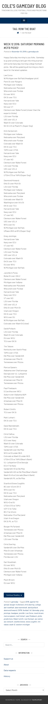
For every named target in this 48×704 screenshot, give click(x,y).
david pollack (33, 607)
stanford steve (19, 622)
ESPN (20, 610)
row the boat (29, 619)
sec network (8, 622)
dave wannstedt (21, 607)
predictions (8, 619)
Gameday (35, 610)
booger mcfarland (16, 605)
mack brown (38, 613)
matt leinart (20, 616)
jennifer (22, 613)
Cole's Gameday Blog (24, 6)
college (38, 605)
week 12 (12, 624)
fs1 (30, 610)
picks (40, 616)
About (6, 664)
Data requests (10, 670)
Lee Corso (29, 613)
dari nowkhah (9, 607)
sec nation (39, 619)
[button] (24, 20)
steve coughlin (31, 622)
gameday (14, 602)
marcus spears (9, 616)
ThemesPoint (37, 700)
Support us (8, 659)
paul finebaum (31, 616)
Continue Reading (13, 595)
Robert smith (18, 619)
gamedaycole (33, 51)
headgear (14, 613)
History (7, 676)
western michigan (23, 624)
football (26, 610)
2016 (27, 602)
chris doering (29, 605)
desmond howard (10, 610)
